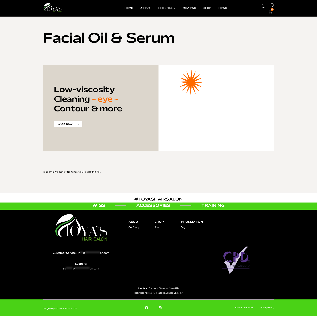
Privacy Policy (267, 307)
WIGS (98, 205)
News (222, 8)
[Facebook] (146, 307)
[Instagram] (160, 307)
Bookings (165, 8)
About (145, 8)
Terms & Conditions (244, 307)
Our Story (133, 227)
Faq (183, 227)
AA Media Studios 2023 (66, 308)
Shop (207, 8)
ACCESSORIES (153, 205)
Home (129, 8)
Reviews (189, 8)
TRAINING (213, 205)
